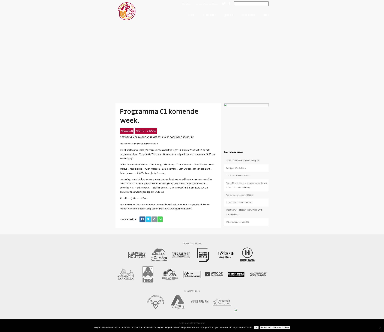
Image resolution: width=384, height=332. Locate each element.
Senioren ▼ (209, 14)
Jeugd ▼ (229, 14)
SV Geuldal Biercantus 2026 (237, 222)
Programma (248, 14)
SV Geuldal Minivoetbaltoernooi (239, 202)
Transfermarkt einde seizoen (238, 175)
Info (266, 14)
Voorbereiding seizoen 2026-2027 (240, 195)
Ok (256, 327)
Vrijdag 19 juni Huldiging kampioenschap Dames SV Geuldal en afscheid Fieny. (246, 185)
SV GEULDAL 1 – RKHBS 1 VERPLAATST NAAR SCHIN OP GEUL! (244, 212)
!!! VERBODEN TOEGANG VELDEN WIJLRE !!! (243, 160)
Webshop (186, 3)
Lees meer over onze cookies (275, 327)
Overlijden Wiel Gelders (236, 168)
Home (192, 14)
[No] (380, 327)
